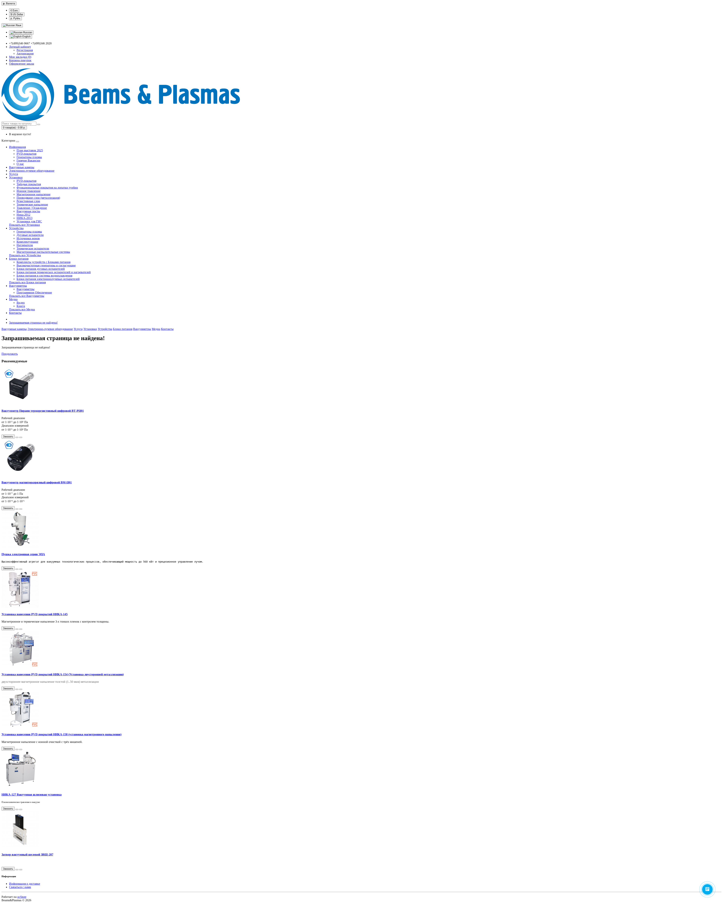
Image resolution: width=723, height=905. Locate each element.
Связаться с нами (20, 887)
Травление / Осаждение (32, 207)
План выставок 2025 (30, 150)
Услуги (13, 174)
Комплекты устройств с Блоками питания (43, 262)
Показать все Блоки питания (27, 282)
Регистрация (25, 50)
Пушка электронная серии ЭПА (23, 554)
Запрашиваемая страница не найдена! (33, 322)
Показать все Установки (24, 224)
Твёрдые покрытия (29, 184)
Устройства (16, 228)
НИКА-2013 (24, 218)
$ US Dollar (17, 14)
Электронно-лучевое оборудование (31, 170)
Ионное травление (28, 191)
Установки (16, 177)
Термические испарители (33, 248)
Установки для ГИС (29, 221)
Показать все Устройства (25, 255)
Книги (21, 306)
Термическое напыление (32, 204)
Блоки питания (18, 258)
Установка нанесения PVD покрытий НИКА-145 (35, 614)
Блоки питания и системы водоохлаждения (44, 275)
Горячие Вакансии (28, 160)
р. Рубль (15, 18)
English (26, 36)
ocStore (21, 896)
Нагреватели (25, 245)
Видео (21, 302)
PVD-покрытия (26, 153)
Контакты (15, 312)
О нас (20, 163)
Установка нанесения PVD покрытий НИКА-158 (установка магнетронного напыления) (61, 734)
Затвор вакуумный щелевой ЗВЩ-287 (27, 854)
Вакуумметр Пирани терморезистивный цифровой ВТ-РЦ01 (43, 410)
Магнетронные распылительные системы (43, 251)
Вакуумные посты (28, 211)
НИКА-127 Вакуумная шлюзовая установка (32, 794)
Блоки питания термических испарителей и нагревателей (54, 272)
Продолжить (10, 353)
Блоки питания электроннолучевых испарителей (48, 279)
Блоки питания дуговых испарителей (41, 268)
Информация (17, 147)
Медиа (13, 299)
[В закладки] (16, 437)
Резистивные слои (28, 201)
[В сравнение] (20, 437)
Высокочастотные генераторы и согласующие (46, 265)
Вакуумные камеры (21, 167)
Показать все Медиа (22, 309)
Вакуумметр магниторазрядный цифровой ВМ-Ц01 (37, 482)
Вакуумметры (18, 285)
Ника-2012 (23, 214)
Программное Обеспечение (34, 292)
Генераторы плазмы (29, 157)
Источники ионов (28, 238)
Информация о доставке (24, 883)
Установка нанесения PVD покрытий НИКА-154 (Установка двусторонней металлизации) (63, 674)
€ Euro (14, 10)
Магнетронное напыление (33, 194)
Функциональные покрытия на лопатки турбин (47, 187)
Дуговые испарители (30, 235)
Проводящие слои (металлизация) (38, 197)
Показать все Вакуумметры (26, 295)
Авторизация (25, 53)
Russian (27, 32)
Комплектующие (27, 241)
